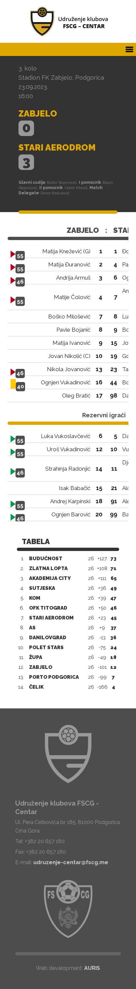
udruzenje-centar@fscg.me (70, 862)
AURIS (92, 968)
